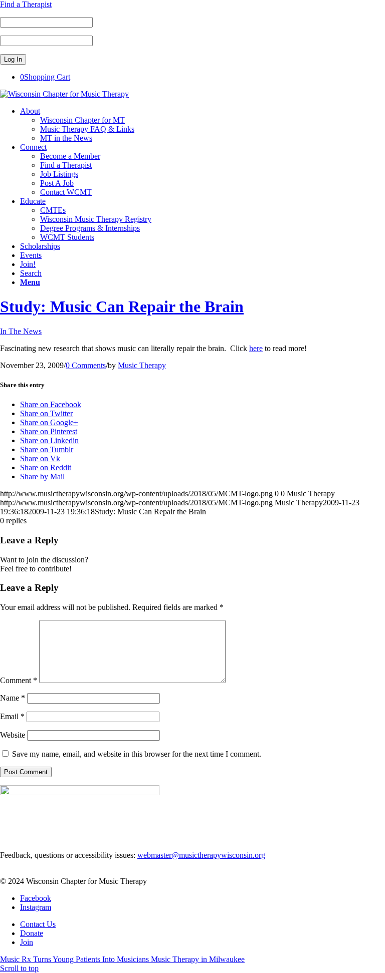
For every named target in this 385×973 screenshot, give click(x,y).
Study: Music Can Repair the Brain (122, 306)
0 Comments (86, 365)
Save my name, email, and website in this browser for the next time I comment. (136, 754)
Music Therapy (142, 365)
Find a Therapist (26, 4)
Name (12, 698)
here (256, 348)
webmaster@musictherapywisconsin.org (201, 855)
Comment (18, 680)
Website (12, 735)
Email (12, 716)
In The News (21, 331)
